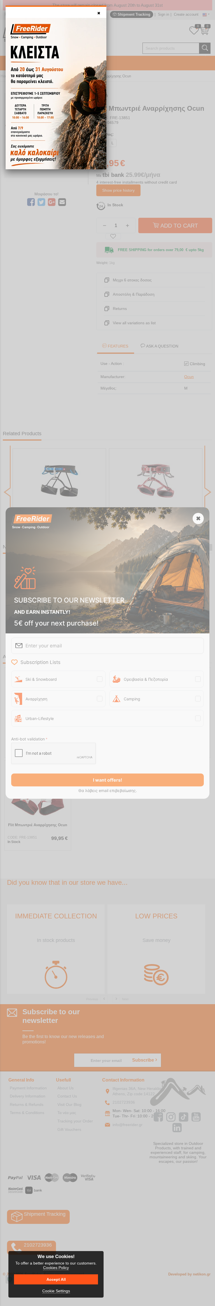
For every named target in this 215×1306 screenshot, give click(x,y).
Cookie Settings (56, 1291)
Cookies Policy (56, 1267)
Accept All (56, 1279)
